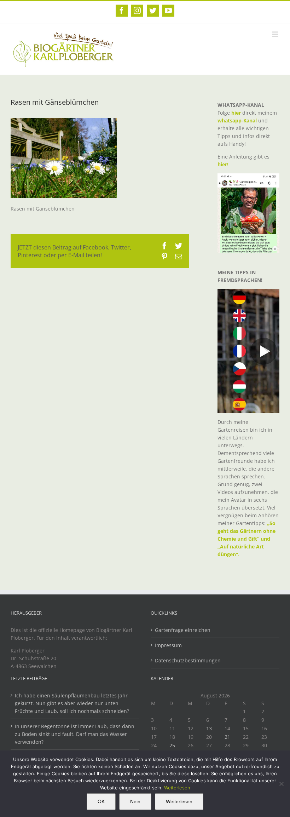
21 (227, 736)
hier (236, 112)
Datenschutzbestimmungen (188, 660)
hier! (224, 164)
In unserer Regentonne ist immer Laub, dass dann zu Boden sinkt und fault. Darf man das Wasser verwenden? (74, 734)
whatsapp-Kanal (237, 120)
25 (172, 745)
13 (209, 728)
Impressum (168, 645)
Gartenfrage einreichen (182, 630)
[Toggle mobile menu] (275, 34)
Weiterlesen (177, 787)
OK (101, 801)
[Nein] (281, 783)
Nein (135, 801)
